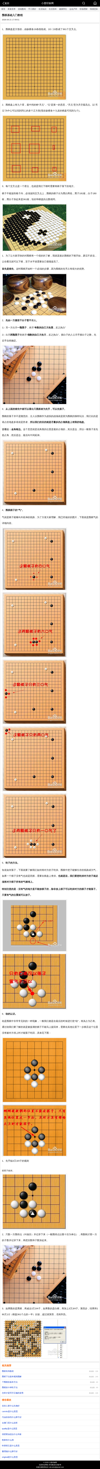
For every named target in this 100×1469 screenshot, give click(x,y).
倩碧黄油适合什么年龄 (11, 1434)
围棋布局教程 (8, 1371)
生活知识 (42, 9)
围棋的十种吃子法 (10, 1387)
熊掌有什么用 (8, 1440)
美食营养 (11, 9)
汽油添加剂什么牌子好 (11, 1417)
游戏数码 (22, 9)
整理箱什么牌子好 (10, 1451)
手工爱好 (32, 9)
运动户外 (73, 9)
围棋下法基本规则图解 (11, 1376)
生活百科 (53, 9)
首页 (3, 9)
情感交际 (94, 9)
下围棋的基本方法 (10, 1382)
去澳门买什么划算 (10, 1423)
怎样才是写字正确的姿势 (12, 1393)
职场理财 (84, 9)
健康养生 (63, 9)
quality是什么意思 (9, 1428)
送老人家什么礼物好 (11, 1406)
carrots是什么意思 (10, 1411)
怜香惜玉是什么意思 (11, 1445)
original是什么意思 (10, 1457)
